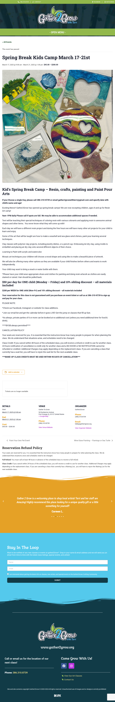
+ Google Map (43, 416)
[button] (57, 32)
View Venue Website (46, 427)
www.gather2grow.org (57, 647)
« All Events (7, 42)
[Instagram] (71, 666)
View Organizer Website (83, 428)
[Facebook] (64, 666)
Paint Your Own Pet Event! (19, 440)
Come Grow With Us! (76, 658)
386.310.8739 (20, 672)
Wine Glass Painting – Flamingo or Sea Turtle (92, 440)
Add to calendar (14, 372)
